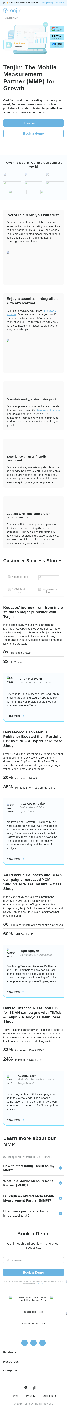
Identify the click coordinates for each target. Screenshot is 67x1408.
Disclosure (49, 1395)
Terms (14, 1395)
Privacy (30, 1395)
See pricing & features (53, 3)
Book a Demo (33, 1272)
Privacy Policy (40, 1283)
